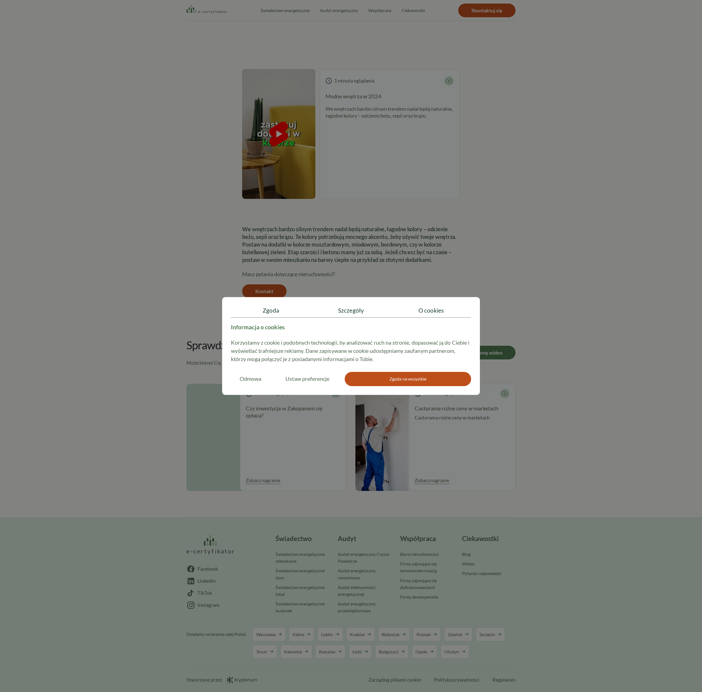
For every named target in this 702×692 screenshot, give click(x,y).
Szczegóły (351, 310)
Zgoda (271, 310)
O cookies (431, 310)
